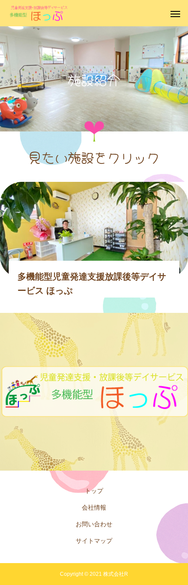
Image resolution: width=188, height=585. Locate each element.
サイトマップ (94, 540)
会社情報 (94, 507)
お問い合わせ (94, 524)
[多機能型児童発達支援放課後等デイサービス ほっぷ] (39, 13)
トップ (94, 490)
